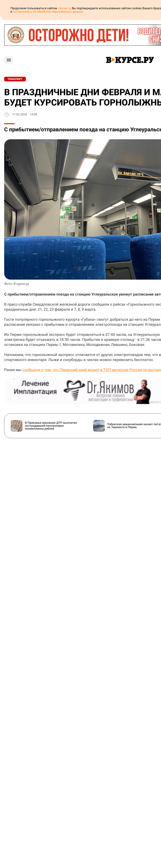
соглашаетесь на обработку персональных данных (48, 11)
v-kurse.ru (64, 8)
